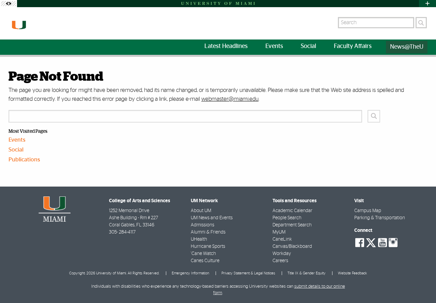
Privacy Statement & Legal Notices (248, 273)
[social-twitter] (370, 242)
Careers (280, 260)
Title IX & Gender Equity (306, 273)
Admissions (202, 225)
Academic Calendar (292, 210)
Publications (24, 159)
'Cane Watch (203, 253)
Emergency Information (190, 273)
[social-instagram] (393, 243)
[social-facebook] (359, 243)
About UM (201, 210)
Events (17, 140)
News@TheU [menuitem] (406, 47)
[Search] (421, 22)
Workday (281, 253)
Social (16, 150)
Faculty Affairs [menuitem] (353, 46)
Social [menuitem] (308, 46)
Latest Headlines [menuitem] (226, 46)
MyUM (278, 232)
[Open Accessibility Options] (8, 3)
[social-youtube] (382, 243)
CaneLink (282, 239)
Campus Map (367, 210)
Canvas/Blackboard (292, 246)
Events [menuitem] (274, 46)
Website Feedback (352, 273)
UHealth (199, 239)
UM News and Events (212, 218)
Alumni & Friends (208, 232)
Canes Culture (205, 260)
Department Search (292, 225)
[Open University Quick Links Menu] (427, 3)
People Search (286, 218)
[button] (421, 284)
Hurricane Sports (208, 246)
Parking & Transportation (379, 218)
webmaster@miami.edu (230, 99)
